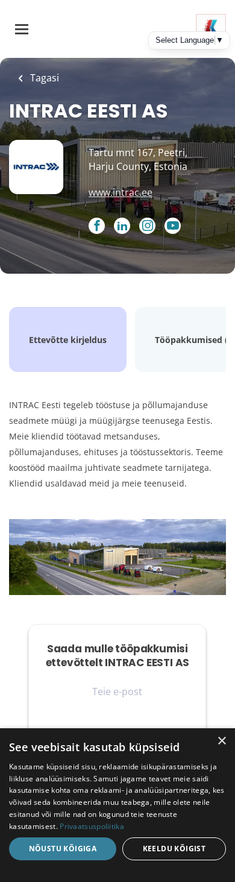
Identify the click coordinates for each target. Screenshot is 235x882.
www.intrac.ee (120, 192)
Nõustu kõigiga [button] (63, 848)
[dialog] (117, 805)
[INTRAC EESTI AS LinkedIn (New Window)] (122, 226)
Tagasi (43, 77)
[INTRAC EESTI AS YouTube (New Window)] (172, 230)
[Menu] (21, 29)
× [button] (221, 741)
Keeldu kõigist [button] (174, 848)
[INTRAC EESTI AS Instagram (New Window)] (147, 226)
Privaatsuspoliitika (92, 826)
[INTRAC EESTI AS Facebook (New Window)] (97, 226)
